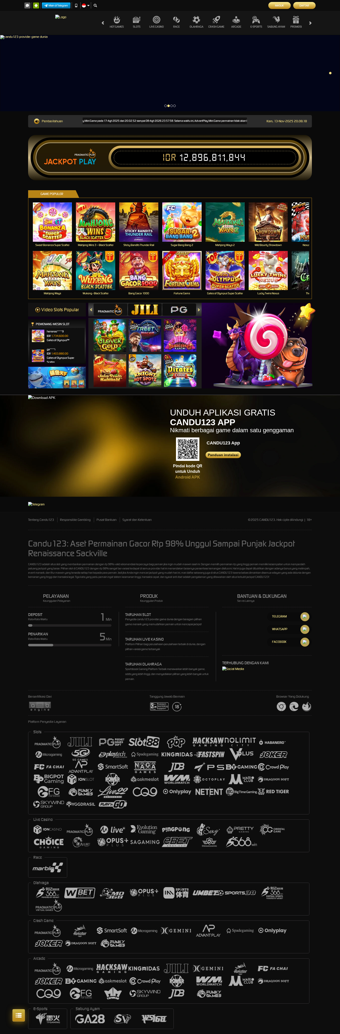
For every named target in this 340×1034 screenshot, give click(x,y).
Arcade (236, 26)
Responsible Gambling (75, 520)
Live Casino (156, 26)
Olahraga (196, 26)
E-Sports (256, 26)
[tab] (110, 310)
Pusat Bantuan (106, 520)
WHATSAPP (279, 629)
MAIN (55, 222)
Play (87, 162)
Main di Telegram (58, 5)
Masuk (279, 5)
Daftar (304, 5)
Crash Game (216, 26)
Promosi (296, 26)
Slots (136, 26)
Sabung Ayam (276, 26)
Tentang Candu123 (41, 520)
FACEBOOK (279, 642)
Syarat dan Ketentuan (137, 520)
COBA (113, 330)
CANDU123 (35, 564)
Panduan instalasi (223, 455)
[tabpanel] (170, 73)
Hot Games (117, 26)
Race (176, 26)
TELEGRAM (279, 616)
